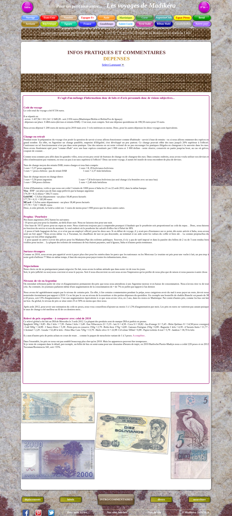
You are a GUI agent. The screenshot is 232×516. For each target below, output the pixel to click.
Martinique (125, 17)
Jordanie (30, 24)
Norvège (30, 17)
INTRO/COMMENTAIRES (116, 499)
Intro (27, 7)
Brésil (202, 17)
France (87, 24)
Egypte (68, 24)
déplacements (33, 499)
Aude (106, 17)
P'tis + (204, 7)
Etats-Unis (49, 17)
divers (161, 499)
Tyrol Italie (145, 24)
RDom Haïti (163, 24)
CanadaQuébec (182, 24)
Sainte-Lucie (125, 24)
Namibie (68, 17)
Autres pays (201, 24)
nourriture (199, 499)
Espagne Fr (87, 17)
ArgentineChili (164, 17)
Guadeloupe (106, 24)
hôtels (70, 499)
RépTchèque (49, 24)
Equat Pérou (183, 17)
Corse (145, 17)
